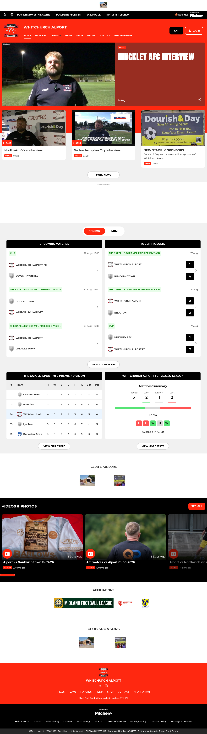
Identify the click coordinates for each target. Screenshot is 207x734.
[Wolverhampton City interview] (104, 128)
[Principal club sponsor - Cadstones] (103, 5)
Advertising (52, 721)
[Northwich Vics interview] (34, 128)
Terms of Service (116, 721)
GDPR (98, 721)
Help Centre (22, 721)
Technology (84, 721)
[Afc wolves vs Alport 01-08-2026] (125, 537)
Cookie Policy (159, 721)
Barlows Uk (94, 15)
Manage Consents (181, 721)
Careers (68, 721)
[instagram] (11, 15)
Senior (94, 231)
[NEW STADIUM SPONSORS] (173, 128)
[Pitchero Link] (196, 16)
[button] (27, 35)
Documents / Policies (68, 15)
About (37, 721)
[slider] (7, 575)
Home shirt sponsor (118, 15)
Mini (114, 231)
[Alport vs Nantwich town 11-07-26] (42, 537)
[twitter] (5, 15)
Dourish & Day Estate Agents (33, 15)
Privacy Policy (138, 721)
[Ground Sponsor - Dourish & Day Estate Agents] (120, 481)
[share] (200, 100)
